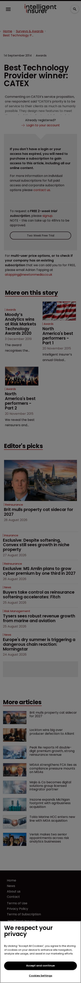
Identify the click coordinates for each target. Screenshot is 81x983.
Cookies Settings (40, 975)
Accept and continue (40, 965)
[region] (40, 952)
